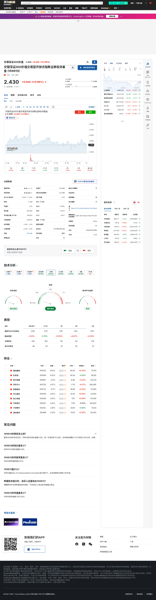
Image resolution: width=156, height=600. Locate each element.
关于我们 (133, 537)
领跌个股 (126, 208)
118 (96, 226)
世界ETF (30, 12)
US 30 (106, 106)
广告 (131, 542)
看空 (70, 251)
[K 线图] (6, 107)
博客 (101, 537)
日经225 (107, 102)
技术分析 (10, 265)
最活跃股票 (107, 208)
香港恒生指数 (108, 98)
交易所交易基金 (11, 12)
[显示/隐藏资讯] (53, 107)
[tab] (9, 273)
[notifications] (146, 3)
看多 (89, 251)
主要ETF (22, 12)
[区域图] (11, 107)
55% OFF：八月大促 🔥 (118, 3)
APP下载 (103, 542)
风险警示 (149, 594)
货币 (105, 63)
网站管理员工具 (106, 552)
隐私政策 (140, 594)
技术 (32, 95)
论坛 (39, 95)
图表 (13, 95)
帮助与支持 (134, 547)
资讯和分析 (22, 95)
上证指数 (107, 90)
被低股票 (51, 12)
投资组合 (103, 547)
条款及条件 (129, 594)
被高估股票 (59, 12)
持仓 (11, 101)
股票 (126, 63)
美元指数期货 (108, 113)
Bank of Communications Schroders (84, 208)
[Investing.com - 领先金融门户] (9, 3)
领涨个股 (117, 208)
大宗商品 (119, 63)
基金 (36, 12)
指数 (111, 63)
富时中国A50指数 (110, 94)
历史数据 (18, 101)
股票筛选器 (94, 8)
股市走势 (108, 202)
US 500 (106, 110)
